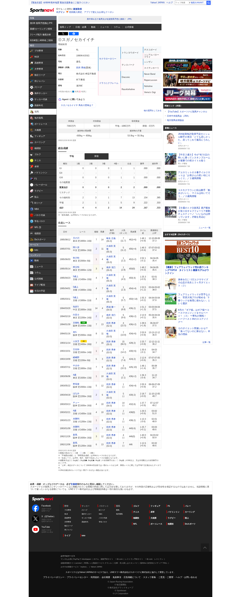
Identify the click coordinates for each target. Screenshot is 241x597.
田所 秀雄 (80, 67)
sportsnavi (42, 499)
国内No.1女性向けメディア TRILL (153, 563)
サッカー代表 (86, 518)
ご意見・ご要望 (165, 577)
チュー (76, 402)
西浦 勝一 (111, 307)
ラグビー (172, 518)
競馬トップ (65, 27)
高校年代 (85, 522)
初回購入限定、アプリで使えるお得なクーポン (91, 12)
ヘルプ (169, 2)
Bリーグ (102, 510)
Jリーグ (84, 510)
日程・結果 (80, 27)
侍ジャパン (68, 530)
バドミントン (174, 512)
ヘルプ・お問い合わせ (186, 577)
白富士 (76, 314)
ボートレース (156, 524)
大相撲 (153, 518)
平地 (72, 156)
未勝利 (76, 418)
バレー (188, 506)
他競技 (171, 524)
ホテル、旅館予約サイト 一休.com (108, 559)
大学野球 (67, 522)
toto (83, 535)
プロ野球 (67, 510)
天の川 (76, 238)
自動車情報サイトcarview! (71, 563)
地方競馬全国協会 (175, 120)
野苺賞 (76, 384)
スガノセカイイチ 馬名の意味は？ (77, 105)
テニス (136, 512)
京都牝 (76, 322)
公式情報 (129, 27)
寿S (75, 332)
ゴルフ (136, 506)
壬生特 (76, 349)
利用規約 (95, 577)
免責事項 (117, 577)
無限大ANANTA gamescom (198, 2)
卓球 (152, 512)
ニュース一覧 (205, 228)
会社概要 (106, 577)
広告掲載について (132, 577)
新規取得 (77, 9)
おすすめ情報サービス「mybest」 (74, 567)
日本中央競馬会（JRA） (178, 116)
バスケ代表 (103, 518)
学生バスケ (103, 522)
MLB (66, 514)
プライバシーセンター (77, 577)
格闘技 (136, 518)
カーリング (190, 512)
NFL (135, 524)
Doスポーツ (190, 524)
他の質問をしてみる (152, 110)
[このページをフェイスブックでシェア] (74, 33)
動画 (93, 27)
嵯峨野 (76, 357)
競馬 (117, 510)
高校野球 (67, 518)
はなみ (76, 393)
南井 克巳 (111, 267)
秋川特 (76, 258)
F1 (169, 506)
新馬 (75, 435)
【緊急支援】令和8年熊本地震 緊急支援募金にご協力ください (60, 2)
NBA (100, 514)
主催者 (74, 484)
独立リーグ (68, 526)
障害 (96, 156)
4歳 (74, 375)
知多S (76, 306)
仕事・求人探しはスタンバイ (126, 563)
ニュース (104, 27)
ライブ (67, 535)
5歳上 (75, 276)
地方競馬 (119, 514)
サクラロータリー (107, 58)
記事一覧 (207, 342)
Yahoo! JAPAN (157, 2)
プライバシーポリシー (53, 577)
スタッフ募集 (149, 577)
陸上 (187, 518)
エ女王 (76, 341)
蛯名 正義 (111, 238)
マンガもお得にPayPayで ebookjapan (76, 559)
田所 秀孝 (111, 323)
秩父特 (76, 267)
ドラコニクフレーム (108, 83)
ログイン (60, 12)
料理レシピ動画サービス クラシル (98, 563)
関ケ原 (76, 247)
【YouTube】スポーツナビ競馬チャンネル (187, 111)
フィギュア (155, 506)
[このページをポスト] (63, 33)
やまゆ (76, 365)
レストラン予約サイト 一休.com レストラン (144, 559)
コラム (117, 27)
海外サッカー (86, 514)
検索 (208, 3)
